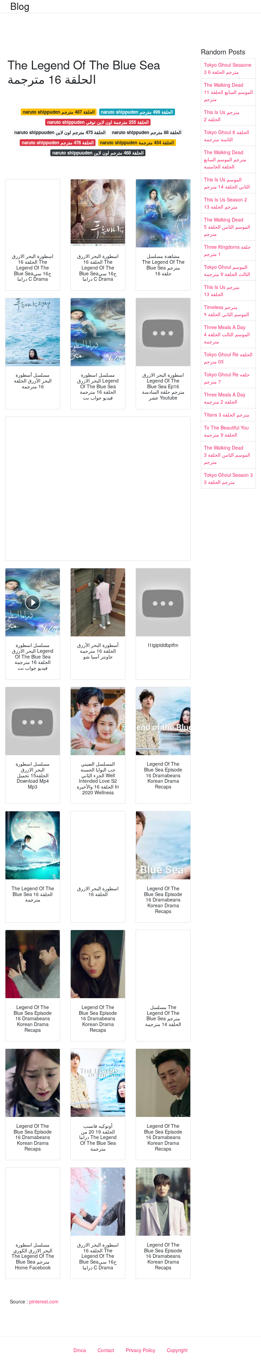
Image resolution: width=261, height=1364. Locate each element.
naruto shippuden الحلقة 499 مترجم (137, 112)
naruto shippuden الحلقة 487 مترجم (59, 112)
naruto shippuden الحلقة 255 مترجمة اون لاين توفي (98, 122)
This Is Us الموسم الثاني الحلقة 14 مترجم (227, 183)
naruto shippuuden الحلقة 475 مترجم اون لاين (60, 132)
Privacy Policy (140, 1350)
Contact (106, 1350)
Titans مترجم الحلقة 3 (226, 414)
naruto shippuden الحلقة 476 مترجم (58, 142)
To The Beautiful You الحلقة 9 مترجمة (226, 431)
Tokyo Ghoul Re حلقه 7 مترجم (227, 378)
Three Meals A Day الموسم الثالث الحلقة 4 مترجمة (227, 334)
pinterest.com (43, 1301)
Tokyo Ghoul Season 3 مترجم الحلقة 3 (228, 478)
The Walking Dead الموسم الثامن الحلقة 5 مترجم (227, 226)
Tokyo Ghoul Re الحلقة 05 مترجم (228, 358)
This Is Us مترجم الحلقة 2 (222, 116)
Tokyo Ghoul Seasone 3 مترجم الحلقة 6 (227, 68)
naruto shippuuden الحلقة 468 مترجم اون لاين (98, 152)
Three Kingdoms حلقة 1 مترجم (227, 250)
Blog (20, 6)
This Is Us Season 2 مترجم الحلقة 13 (225, 203)
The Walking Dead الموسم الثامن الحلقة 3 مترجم (227, 454)
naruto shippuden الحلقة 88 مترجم (146, 132)
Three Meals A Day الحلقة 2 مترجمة (224, 398)
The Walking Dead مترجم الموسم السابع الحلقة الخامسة (225, 159)
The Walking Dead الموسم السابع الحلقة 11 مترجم (228, 91)
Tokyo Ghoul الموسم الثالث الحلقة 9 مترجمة (227, 270)
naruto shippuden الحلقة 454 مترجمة (137, 142)
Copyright (177, 1350)
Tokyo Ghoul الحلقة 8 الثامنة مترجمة (226, 136)
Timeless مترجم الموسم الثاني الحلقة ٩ (226, 311)
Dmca (79, 1350)
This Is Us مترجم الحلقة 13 (222, 290)
